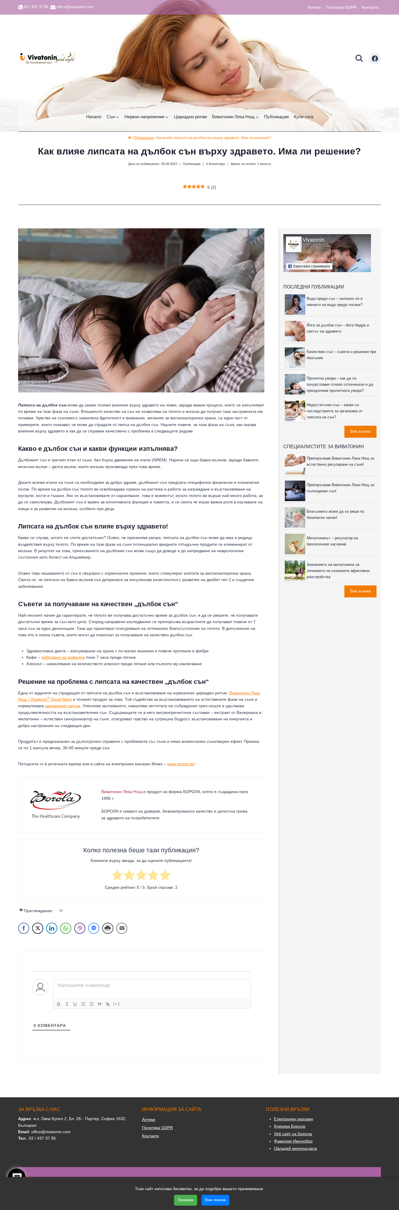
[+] (116, 1004)
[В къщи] (129, 138)
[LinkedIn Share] (51, 928)
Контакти (370, 7)
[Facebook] (375, 58)
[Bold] (59, 1004)
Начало (93, 116)
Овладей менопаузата (295, 1148)
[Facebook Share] (23, 928)
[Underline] (75, 1004)
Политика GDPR (341, 7)
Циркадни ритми (190, 116)
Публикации (276, 116)
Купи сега (303, 116)
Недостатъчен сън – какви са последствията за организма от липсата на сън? (334, 411)
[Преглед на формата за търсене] (359, 58)
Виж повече (215, 1200)
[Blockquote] (100, 1004)
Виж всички (360, 431)
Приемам (186, 1200)
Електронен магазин (293, 1119)
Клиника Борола (289, 1126)
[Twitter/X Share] (37, 928)
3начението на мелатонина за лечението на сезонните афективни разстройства (338, 570)
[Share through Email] (121, 928)
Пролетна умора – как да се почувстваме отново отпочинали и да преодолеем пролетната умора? (340, 384)
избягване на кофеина (63, 657)
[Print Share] (107, 928)
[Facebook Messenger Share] (93, 928)
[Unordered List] (91, 1004)
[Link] (108, 1004)
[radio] (117, 876)
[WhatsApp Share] (65, 928)
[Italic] (67, 1004)
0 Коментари (215, 164)
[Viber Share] (79, 928)
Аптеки (314, 7)
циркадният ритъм (62, 705)
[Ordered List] (83, 1004)
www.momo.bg (181, 764)
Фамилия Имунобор (293, 1141)
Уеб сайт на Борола (293, 1133)
